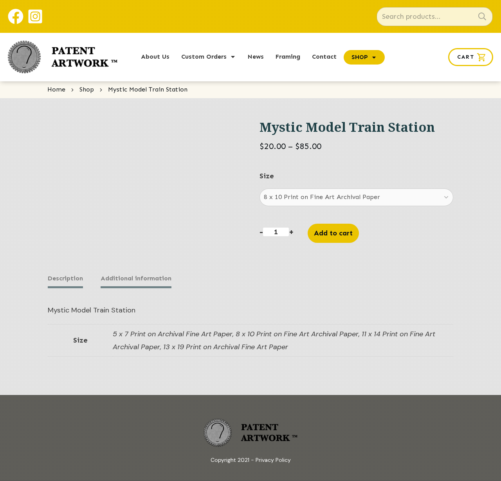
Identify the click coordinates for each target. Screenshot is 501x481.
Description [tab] (65, 278)
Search (482, 16)
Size (267, 176)
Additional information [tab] (136, 278)
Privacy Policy (273, 459)
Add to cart (333, 233)
